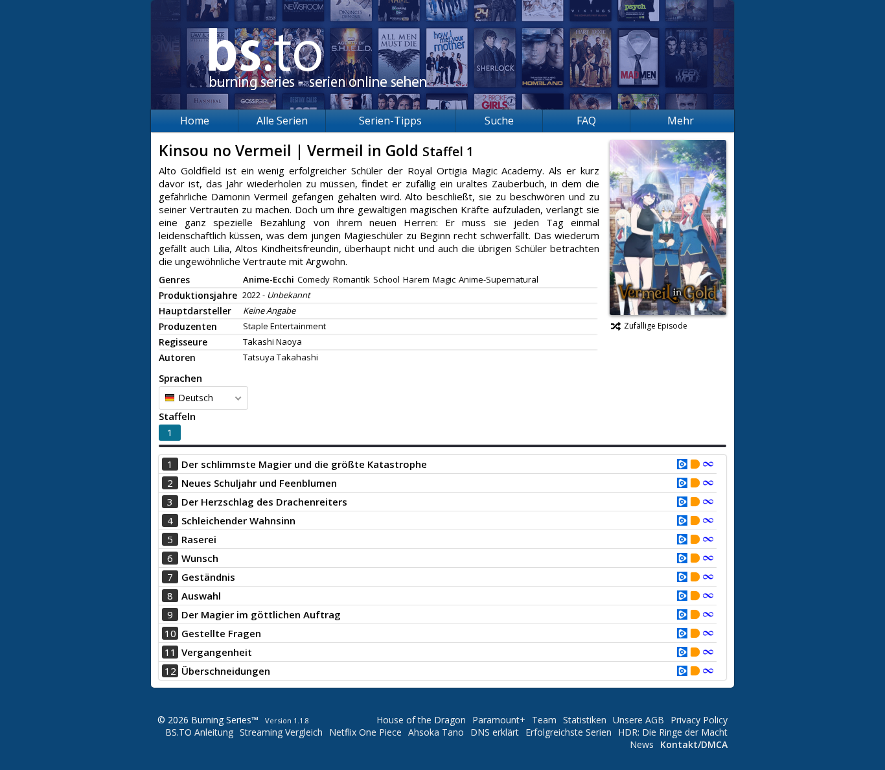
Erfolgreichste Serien (568, 732)
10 (170, 633)
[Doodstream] (695, 465)
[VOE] (682, 465)
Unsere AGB (638, 720)
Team (544, 720)
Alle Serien (282, 120)
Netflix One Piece (365, 732)
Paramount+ (498, 720)
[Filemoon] (708, 465)
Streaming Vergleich (281, 732)
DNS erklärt (494, 732)
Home (194, 120)
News (642, 744)
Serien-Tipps (390, 120)
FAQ (586, 120)
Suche (499, 120)
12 (170, 670)
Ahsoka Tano (436, 732)
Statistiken (584, 720)
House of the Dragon (421, 720)
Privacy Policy (699, 720)
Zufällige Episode (655, 325)
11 (170, 652)
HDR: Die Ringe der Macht (673, 732)
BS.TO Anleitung (199, 732)
